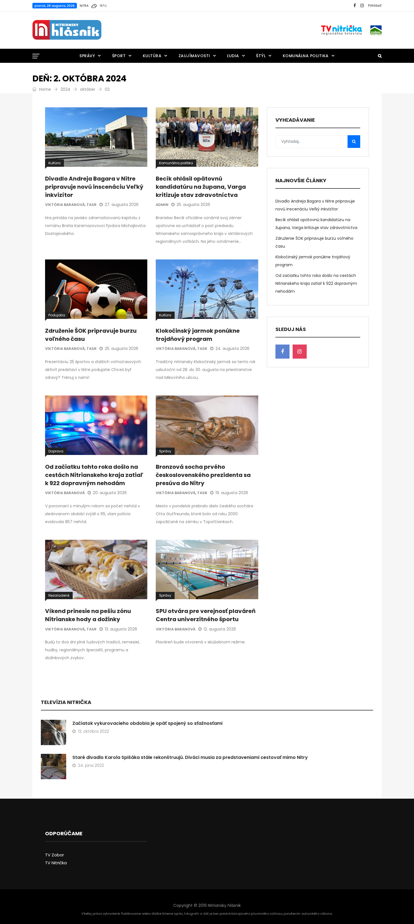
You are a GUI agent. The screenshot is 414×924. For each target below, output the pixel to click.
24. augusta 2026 (232, 348)
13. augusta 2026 (121, 629)
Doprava (55, 451)
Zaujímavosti (194, 56)
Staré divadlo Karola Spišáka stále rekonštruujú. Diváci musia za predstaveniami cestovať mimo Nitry (190, 757)
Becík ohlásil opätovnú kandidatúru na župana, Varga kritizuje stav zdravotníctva (201, 187)
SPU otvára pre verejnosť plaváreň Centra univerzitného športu (205, 615)
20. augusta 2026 (110, 493)
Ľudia (233, 56)
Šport (119, 56)
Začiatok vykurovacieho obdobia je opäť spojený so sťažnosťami (147, 723)
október (87, 89)
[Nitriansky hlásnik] (66, 30)
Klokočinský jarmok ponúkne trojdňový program (198, 335)
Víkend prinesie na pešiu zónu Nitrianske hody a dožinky (88, 615)
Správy (87, 56)
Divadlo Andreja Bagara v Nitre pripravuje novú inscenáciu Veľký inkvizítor (94, 187)
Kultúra (152, 56)
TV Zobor (54, 855)
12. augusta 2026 (220, 629)
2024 (65, 89)
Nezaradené (58, 595)
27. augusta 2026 (122, 204)
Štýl (261, 56)
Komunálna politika (306, 56)
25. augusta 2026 (193, 204)
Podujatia (56, 315)
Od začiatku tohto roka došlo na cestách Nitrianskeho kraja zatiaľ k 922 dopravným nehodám (94, 475)
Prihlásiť (375, 5)
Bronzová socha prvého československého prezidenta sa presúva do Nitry (203, 475)
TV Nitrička (56, 863)
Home (44, 89)
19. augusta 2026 (231, 493)
